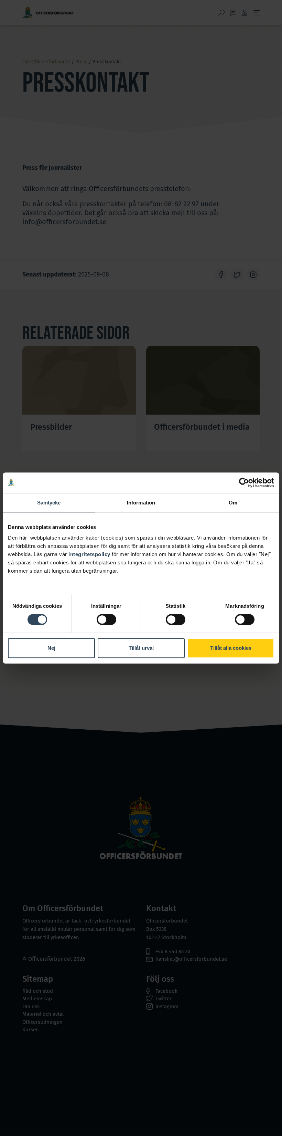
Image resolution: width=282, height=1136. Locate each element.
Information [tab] (141, 503)
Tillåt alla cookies (230, 648)
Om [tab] (233, 503)
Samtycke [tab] (49, 503)
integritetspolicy (89, 554)
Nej (51, 648)
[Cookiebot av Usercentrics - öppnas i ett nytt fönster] (244, 483)
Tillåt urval (141, 648)
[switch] (106, 619)
